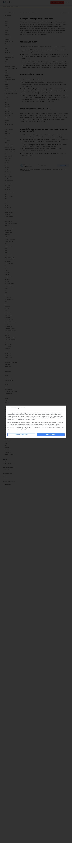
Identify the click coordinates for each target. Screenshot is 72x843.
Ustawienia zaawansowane (21, 434)
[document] (36, 421)
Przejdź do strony (50, 434)
